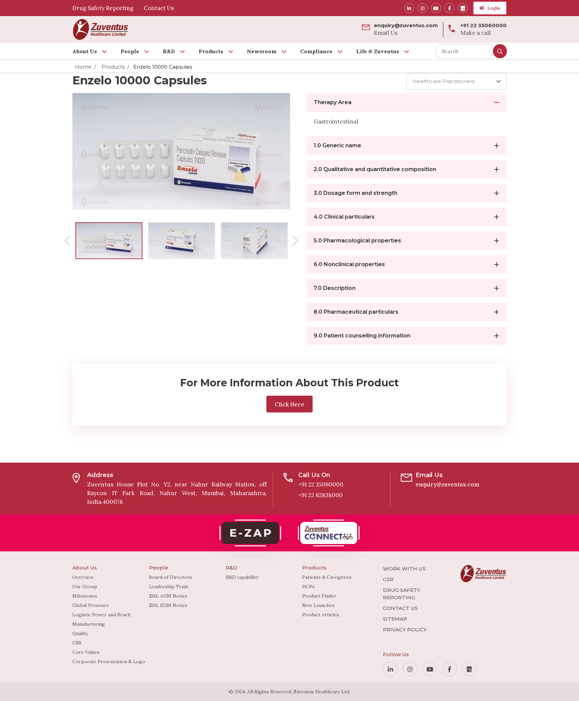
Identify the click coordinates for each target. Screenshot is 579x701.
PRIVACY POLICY (405, 629)
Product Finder (319, 596)
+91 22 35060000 (320, 484)
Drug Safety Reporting (102, 8)
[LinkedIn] (409, 8)
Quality (80, 633)
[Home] (100, 29)
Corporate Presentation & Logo (108, 661)
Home (83, 67)
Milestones (84, 596)
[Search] (500, 51)
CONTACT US (400, 608)
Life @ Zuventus (377, 51)
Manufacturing (88, 624)
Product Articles (320, 615)
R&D (169, 51)
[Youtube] (436, 8)
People (130, 51)
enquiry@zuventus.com (447, 484)
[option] (108, 240)
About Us (84, 51)
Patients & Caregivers (326, 577)
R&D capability (242, 577)
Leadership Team (168, 586)
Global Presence (90, 605)
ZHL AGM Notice (168, 596)
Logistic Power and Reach (101, 615)
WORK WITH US (404, 568)
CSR (76, 643)
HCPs (308, 586)
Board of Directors (170, 577)
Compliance (316, 51)
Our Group (84, 586)
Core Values (86, 652)
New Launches (318, 605)
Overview (82, 577)
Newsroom (261, 51)
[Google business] (463, 8)
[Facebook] (449, 8)
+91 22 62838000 (320, 495)
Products (211, 51)
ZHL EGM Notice (168, 605)
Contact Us (159, 8)
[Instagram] (422, 8)
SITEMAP (395, 619)
